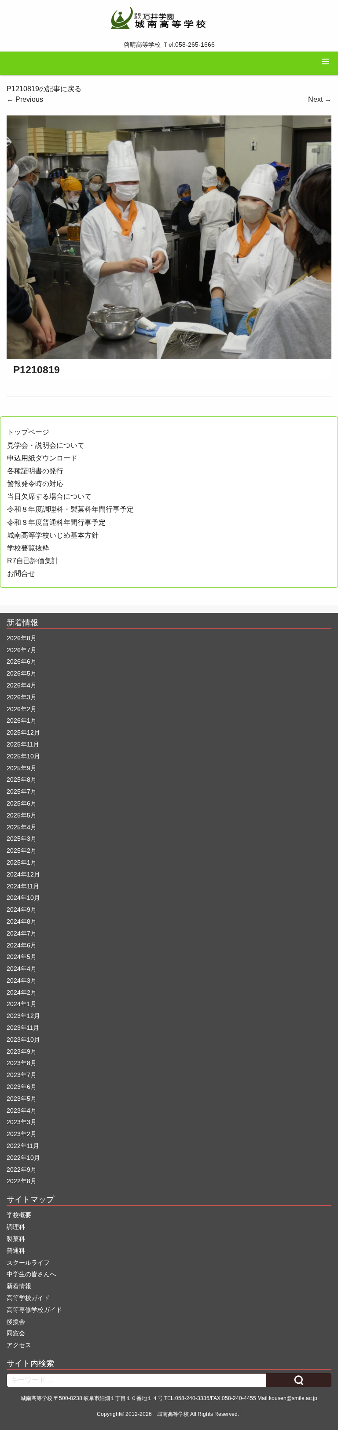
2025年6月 (22, 803)
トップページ (28, 432)
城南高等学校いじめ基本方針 (53, 535)
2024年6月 (22, 945)
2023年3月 (22, 1121)
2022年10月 (23, 1157)
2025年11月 (23, 744)
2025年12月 (23, 732)
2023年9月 (22, 1051)
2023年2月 (22, 1133)
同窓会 (16, 1333)
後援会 (16, 1321)
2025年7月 (22, 791)
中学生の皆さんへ (31, 1274)
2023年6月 (22, 1086)
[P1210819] (169, 237)
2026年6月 (22, 661)
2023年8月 (22, 1062)
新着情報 (19, 1285)
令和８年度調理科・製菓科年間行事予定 (70, 509)
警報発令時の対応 (35, 483)
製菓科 (16, 1238)
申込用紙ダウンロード (42, 458)
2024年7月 (22, 933)
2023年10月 (23, 1039)
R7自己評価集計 (33, 561)
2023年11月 (23, 1027)
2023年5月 (22, 1098)
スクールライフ (28, 1262)
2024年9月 (22, 909)
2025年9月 (22, 768)
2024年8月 (22, 921)
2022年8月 (22, 1181)
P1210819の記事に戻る (44, 89)
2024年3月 (22, 980)
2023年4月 (22, 1110)
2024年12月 (23, 874)
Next (319, 99)
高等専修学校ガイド (34, 1309)
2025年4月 (22, 827)
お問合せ (21, 573)
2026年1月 (22, 720)
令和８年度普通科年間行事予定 (56, 522)
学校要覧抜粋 (28, 548)
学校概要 (19, 1214)
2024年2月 (22, 992)
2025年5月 (22, 815)
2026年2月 (22, 709)
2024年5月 (22, 956)
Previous (25, 99)
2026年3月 (22, 697)
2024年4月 (22, 968)
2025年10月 (23, 756)
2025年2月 (22, 850)
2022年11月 (23, 1145)
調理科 (16, 1226)
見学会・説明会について (45, 445)
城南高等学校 (173, 1414)
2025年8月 (22, 779)
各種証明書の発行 (35, 471)
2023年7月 (22, 1074)
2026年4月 (22, 685)
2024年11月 (23, 886)
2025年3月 (22, 838)
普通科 (16, 1250)
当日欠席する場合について (49, 496)
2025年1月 (22, 862)
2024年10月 (23, 897)
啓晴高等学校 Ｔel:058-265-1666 (169, 44)
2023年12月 (23, 1015)
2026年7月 (22, 650)
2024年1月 (22, 1003)
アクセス (19, 1344)
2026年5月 (22, 673)
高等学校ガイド (28, 1297)
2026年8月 (22, 638)
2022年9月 (22, 1169)
